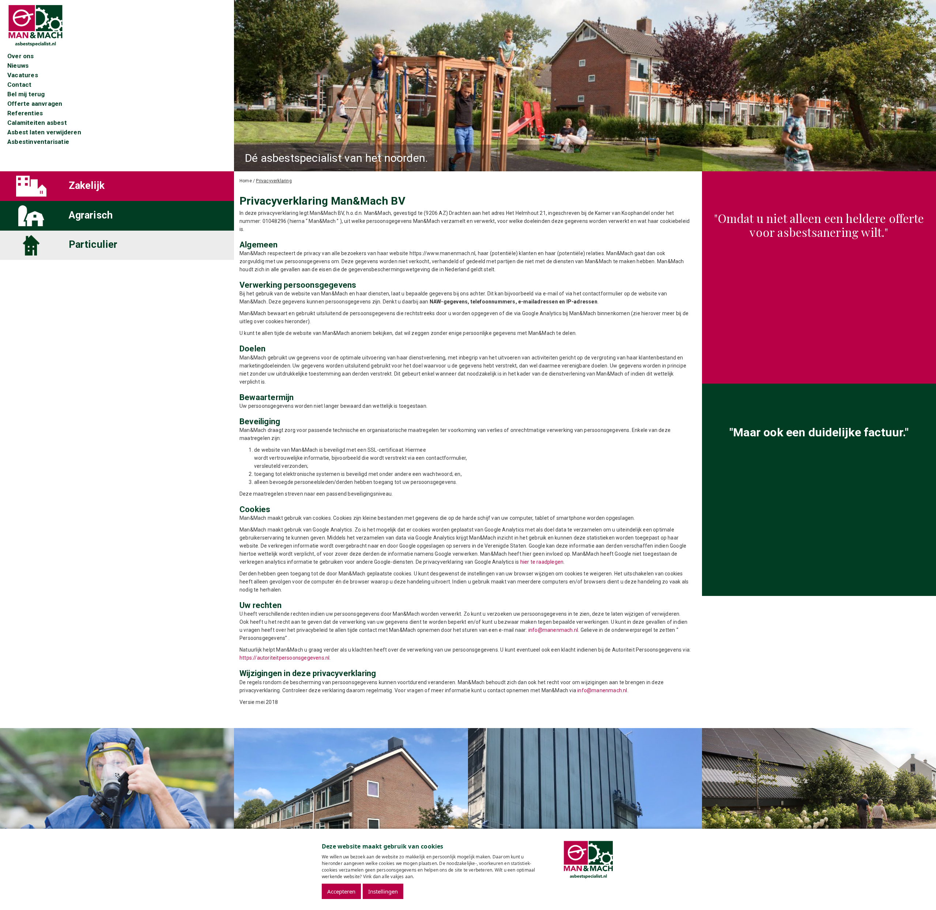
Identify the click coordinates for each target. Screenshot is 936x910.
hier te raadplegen (542, 562)
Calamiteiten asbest (37, 122)
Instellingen (383, 891)
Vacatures (22, 75)
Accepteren (341, 891)
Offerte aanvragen (34, 103)
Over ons (20, 56)
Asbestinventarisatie (38, 141)
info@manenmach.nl (553, 630)
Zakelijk (87, 185)
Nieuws (18, 65)
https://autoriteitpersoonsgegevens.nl (284, 658)
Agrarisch (91, 215)
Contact (19, 84)
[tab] (117, 186)
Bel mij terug (26, 94)
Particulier (93, 244)
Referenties (25, 113)
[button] (33, 186)
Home (245, 180)
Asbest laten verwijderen (44, 132)
